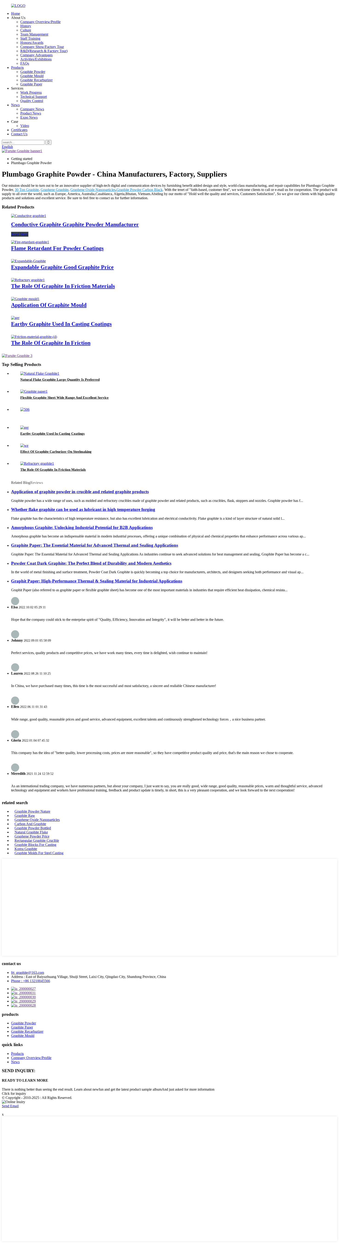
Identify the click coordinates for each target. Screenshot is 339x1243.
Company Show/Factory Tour (42, 47)
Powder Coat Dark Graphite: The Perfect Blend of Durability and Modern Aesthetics (91, 563)
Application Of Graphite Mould (48, 305)
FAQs (24, 63)
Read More (20, 234)
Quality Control (31, 101)
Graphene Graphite (54, 190)
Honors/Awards (31, 43)
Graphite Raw (25, 816)
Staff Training (30, 38)
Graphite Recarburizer (36, 80)
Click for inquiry (14, 1093)
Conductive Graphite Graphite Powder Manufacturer (75, 224)
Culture (25, 30)
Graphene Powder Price (32, 836)
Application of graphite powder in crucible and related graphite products (80, 491)
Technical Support (33, 97)
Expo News (29, 117)
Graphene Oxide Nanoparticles (93, 190)
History (25, 26)
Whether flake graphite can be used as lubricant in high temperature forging (83, 509)
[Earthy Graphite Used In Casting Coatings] (15, 318)
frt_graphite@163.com (27, 972)
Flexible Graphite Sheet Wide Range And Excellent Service (64, 397)
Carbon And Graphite (30, 824)
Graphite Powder (32, 72)
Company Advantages (36, 55)
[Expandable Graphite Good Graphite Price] (28, 261)
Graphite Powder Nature (32, 811)
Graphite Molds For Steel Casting (39, 853)
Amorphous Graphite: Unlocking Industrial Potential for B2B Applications (82, 527)
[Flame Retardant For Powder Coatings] (30, 242)
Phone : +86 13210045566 (30, 981)
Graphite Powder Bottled (33, 828)
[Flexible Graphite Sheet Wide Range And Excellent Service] (34, 391)
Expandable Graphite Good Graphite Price (62, 267)
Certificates (19, 130)
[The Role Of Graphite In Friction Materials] (28, 280)
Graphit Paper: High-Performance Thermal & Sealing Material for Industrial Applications (96, 581)
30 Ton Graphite (27, 190)
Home (15, 13)
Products (17, 67)
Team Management (34, 34)
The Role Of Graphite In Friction (50, 343)
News (15, 105)
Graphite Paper (31, 84)
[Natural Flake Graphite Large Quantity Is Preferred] (39, 373)
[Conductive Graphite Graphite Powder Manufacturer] (28, 216)
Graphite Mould (32, 76)
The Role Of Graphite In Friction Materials (63, 286)
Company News (32, 109)
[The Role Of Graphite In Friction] (34, 337)
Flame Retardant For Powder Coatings (57, 248)
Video (24, 126)
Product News (30, 113)
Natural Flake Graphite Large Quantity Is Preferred (60, 379)
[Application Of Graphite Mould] (25, 299)
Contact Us (19, 134)
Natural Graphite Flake (31, 832)
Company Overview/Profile (40, 22)
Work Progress (31, 92)
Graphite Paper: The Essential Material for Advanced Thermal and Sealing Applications (94, 545)
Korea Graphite (26, 849)
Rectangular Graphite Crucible (37, 840)
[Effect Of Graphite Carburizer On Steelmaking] (24, 445)
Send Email (10, 1106)
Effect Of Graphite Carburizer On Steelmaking (56, 451)
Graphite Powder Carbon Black (139, 190)
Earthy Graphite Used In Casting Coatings (61, 324)
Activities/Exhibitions (36, 59)
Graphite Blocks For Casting (35, 845)
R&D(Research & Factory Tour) (44, 51)
